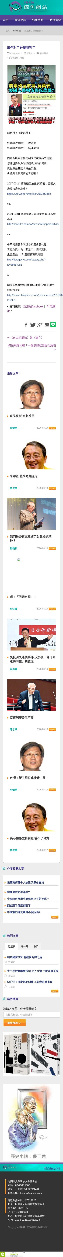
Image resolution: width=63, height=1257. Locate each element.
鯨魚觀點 (37, 19)
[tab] (11, 946)
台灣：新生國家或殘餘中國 (28, 778)
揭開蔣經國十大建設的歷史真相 (25, 882)
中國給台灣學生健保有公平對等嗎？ (28, 898)
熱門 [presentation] (36, 946)
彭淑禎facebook (33, 306)
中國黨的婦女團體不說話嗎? (23, 912)
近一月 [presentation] (24, 946)
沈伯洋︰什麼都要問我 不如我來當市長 (29, 981)
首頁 (5, 19)
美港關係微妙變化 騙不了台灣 (29, 838)
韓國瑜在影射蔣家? (18, 892)
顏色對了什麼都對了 (19, 905)
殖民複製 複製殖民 (22, 416)
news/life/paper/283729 (33, 223)
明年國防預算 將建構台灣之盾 (24, 957)
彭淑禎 (30, 53)
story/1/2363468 (29, 193)
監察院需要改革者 (22, 717)
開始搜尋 (13, 1023)
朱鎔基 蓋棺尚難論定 (23, 476)
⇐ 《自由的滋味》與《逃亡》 (25, 337)
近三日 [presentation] (11, 946)
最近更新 (20, 19)
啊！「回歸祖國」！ (23, 597)
